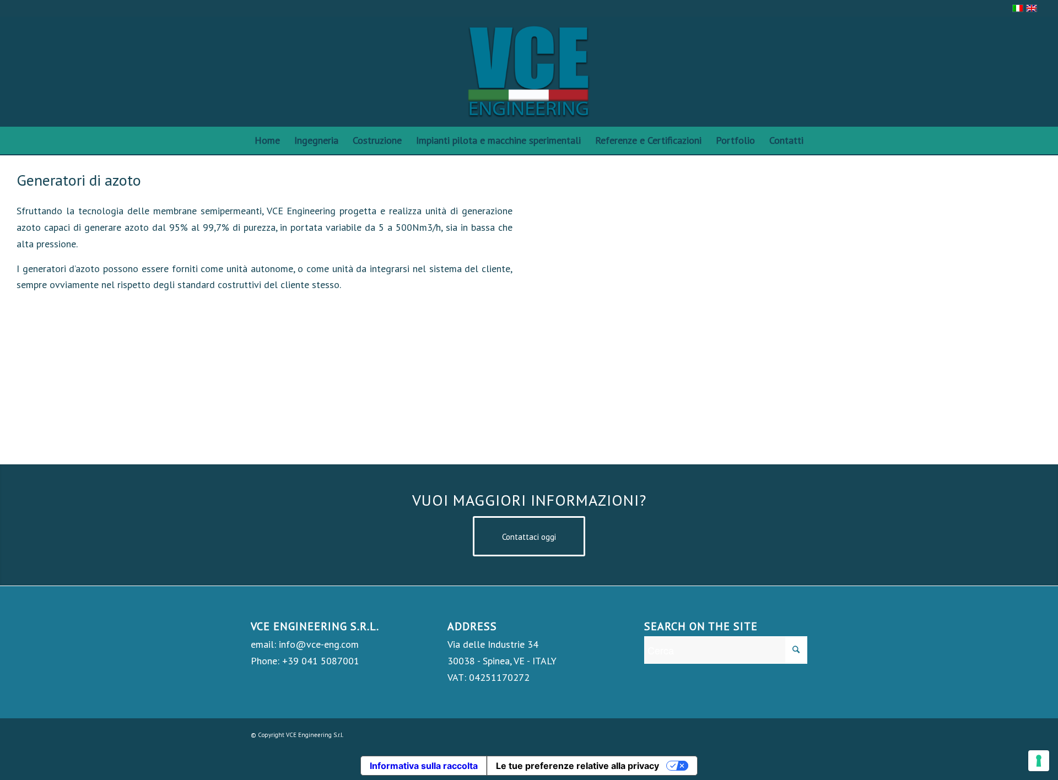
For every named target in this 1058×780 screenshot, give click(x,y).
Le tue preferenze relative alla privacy (577, 765)
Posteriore (1016, 309)
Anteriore (570, 309)
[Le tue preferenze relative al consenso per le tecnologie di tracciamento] (1038, 760)
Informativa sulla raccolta (424, 765)
